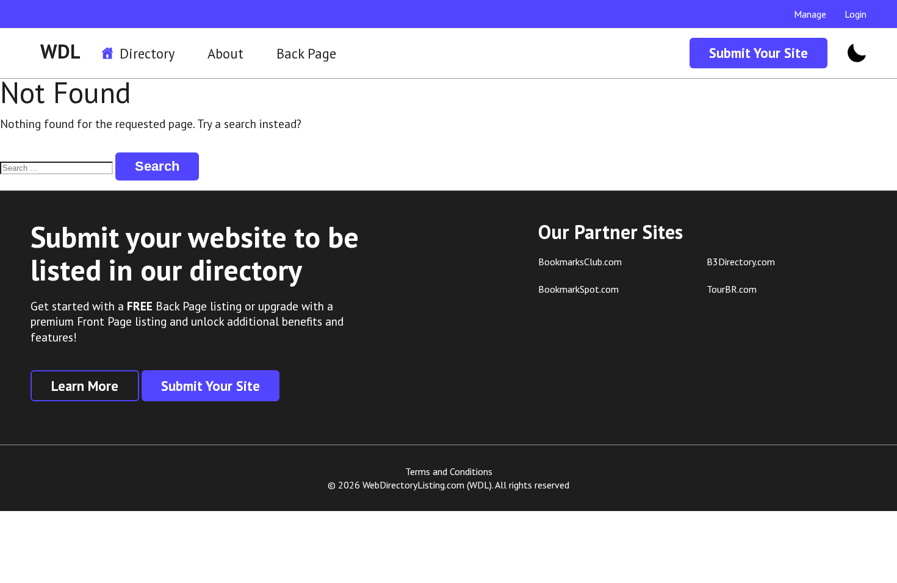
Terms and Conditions (448, 471)
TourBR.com (732, 289)
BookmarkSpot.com (578, 289)
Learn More (84, 386)
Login (855, 14)
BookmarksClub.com (580, 262)
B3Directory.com (741, 262)
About (225, 53)
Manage (810, 14)
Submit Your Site (758, 53)
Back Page (306, 53)
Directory (147, 53)
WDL (60, 51)
